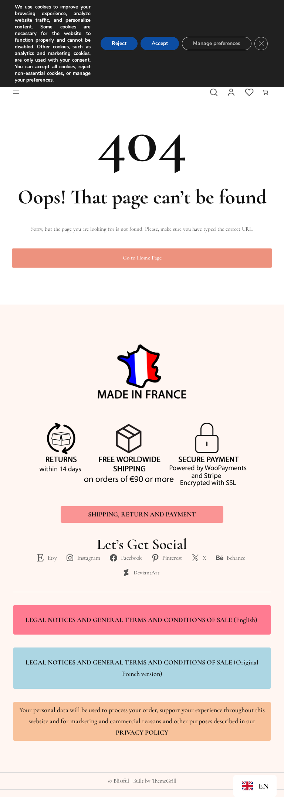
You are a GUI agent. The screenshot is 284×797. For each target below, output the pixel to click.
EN (263, 786)
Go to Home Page (142, 257)
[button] (255, 786)
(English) (142, 620)
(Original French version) (142, 668)
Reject (119, 43)
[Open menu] (16, 92)
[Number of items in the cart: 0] (265, 92)
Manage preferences (216, 43)
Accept (160, 43)
